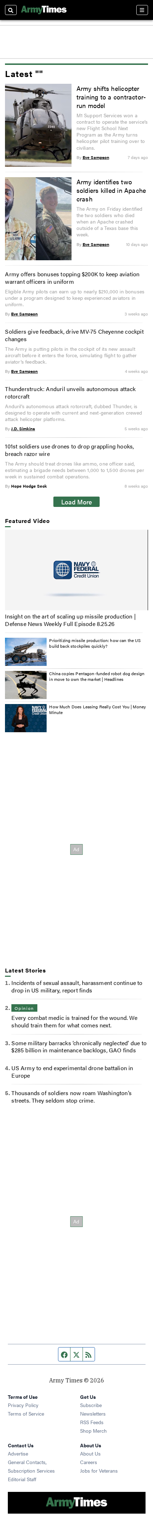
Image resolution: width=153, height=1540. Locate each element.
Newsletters (93, 1413)
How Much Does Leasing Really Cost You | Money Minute (97, 709)
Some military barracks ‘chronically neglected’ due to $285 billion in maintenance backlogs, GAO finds (79, 1046)
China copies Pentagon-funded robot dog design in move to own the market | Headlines (96, 676)
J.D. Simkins (23, 428)
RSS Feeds (92, 1422)
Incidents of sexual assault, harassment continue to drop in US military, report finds (76, 986)
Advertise (18, 1453)
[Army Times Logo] (44, 10)
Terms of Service (26, 1413)
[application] (76, 570)
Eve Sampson (96, 157)
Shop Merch (93, 1430)
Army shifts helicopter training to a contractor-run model (111, 96)
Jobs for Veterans (99, 1470)
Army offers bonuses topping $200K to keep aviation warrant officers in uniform (72, 278)
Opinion (24, 1008)
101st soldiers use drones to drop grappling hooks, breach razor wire (69, 450)
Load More (76, 501)
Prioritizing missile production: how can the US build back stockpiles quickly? (95, 643)
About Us (90, 1453)
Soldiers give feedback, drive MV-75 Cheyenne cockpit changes (74, 335)
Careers (88, 1461)
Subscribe (91, 1404)
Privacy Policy (23, 1404)
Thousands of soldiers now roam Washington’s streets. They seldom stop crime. (71, 1096)
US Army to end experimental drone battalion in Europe (72, 1071)
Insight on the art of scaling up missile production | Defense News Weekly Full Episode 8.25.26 (70, 620)
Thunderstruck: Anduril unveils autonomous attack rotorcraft (70, 392)
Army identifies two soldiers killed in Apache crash (111, 190)
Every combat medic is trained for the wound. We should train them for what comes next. (74, 1021)
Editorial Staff (22, 1479)
